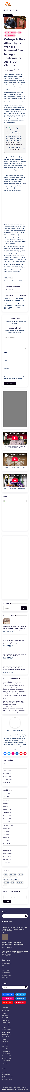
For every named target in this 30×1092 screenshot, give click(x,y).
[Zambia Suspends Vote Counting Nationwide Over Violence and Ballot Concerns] (5, 937)
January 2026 (7, 812)
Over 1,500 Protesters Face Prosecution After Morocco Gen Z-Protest (14, 697)
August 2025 (6, 828)
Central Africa (7, 770)
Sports (12, 882)
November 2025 (7, 819)
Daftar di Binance (8, 701)
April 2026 (6, 803)
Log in (5, 1072)
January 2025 (7, 850)
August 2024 (7, 862)
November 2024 (7, 856)
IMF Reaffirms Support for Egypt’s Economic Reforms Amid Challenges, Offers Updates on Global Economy (14, 667)
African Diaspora (10, 32)
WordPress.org (8, 1079)
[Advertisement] (15, 208)
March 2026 (6, 806)
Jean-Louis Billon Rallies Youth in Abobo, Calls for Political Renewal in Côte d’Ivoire (14, 702)
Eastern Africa (7, 773)
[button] (8, 15)
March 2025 (6, 844)
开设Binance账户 (7, 695)
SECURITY (6, 882)
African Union (13, 874)
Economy (6, 877)
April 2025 (6, 841)
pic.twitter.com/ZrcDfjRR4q (14, 144)
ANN (19, 32)
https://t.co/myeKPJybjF (13, 142)
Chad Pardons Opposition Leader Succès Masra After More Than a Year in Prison (14, 928)
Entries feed (7, 1074)
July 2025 (6, 831)
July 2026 (6, 797)
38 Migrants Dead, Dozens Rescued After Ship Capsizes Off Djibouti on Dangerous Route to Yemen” (13, 642)
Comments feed (8, 1077)
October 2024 (7, 859)
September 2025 (8, 825)
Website (6, 368)
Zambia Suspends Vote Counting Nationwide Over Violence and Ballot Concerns (13, 944)
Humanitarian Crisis (8, 879)
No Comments (10, 70)
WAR (11, 277)
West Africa (6, 782)
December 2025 (7, 815)
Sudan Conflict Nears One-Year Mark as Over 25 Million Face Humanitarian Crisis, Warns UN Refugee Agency (14, 628)
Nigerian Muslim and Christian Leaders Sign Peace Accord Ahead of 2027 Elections (15, 952)
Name (6, 352)
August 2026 (6, 794)
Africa (6, 277)
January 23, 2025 (14, 149)
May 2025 (6, 837)
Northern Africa (10, 35)
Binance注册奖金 (7, 682)
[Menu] (4, 13)
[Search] (24, 608)
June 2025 (6, 834)
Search (6, 603)
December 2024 (7, 853)
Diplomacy (20, 874)
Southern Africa (7, 779)
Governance (13, 877)
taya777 (5, 707)
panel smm (6, 688)
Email (6, 360)
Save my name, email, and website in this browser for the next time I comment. (14, 377)
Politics (16, 879)
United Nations (20, 882)
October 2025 (7, 822)
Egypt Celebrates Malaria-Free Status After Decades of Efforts (14, 655)
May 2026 (6, 800)
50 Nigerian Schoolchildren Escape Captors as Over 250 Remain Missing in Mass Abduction (14, 683)
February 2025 (7, 847)
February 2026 (7, 809)
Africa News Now (13, 287)
